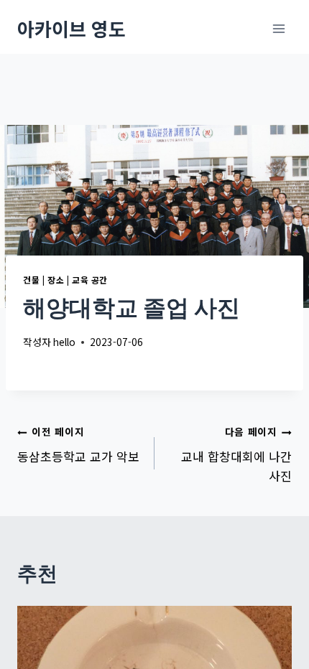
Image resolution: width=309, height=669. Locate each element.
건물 (31, 279)
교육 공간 (90, 279)
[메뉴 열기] (278, 28)
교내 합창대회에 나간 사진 (236, 454)
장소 (55, 279)
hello (64, 341)
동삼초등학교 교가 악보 (78, 444)
